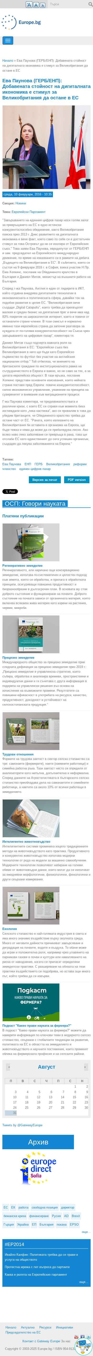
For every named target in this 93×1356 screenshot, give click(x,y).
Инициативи (64, 1327)
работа (23, 1207)
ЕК (13, 1207)
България (46, 1224)
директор (67, 1207)
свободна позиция (45, 1207)
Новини (21, 203)
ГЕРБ (39, 464)
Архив (38, 1142)
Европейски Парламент (29, 212)
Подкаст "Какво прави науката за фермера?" (36, 1025)
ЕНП (28, 464)
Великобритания (58, 464)
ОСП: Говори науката (35, 503)
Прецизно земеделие (18, 657)
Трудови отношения (18, 754)
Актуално (28, 1327)
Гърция (9, 1224)
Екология (9, 929)
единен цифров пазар (35, 469)
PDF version (77, 480)
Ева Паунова (11, 464)
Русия (56, 1216)
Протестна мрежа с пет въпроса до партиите (37, 1267)
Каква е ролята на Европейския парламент (36, 1274)
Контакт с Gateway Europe (41, 1341)
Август (46, 1067)
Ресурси (45, 1327)
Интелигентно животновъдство (26, 841)
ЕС (6, 1207)
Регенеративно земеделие (22, 565)
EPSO (74, 1224)
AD (66, 1216)
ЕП (34, 1224)
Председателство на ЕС (23, 1332)
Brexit (76, 1216)
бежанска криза (15, 1216)
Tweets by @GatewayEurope (22, 1125)
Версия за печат (44, 480)
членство (9, 469)
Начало (7, 60)
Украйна (23, 1224)
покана (62, 1224)
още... (86, 1232)
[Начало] (23, 22)
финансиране (39, 1216)
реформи (80, 464)
